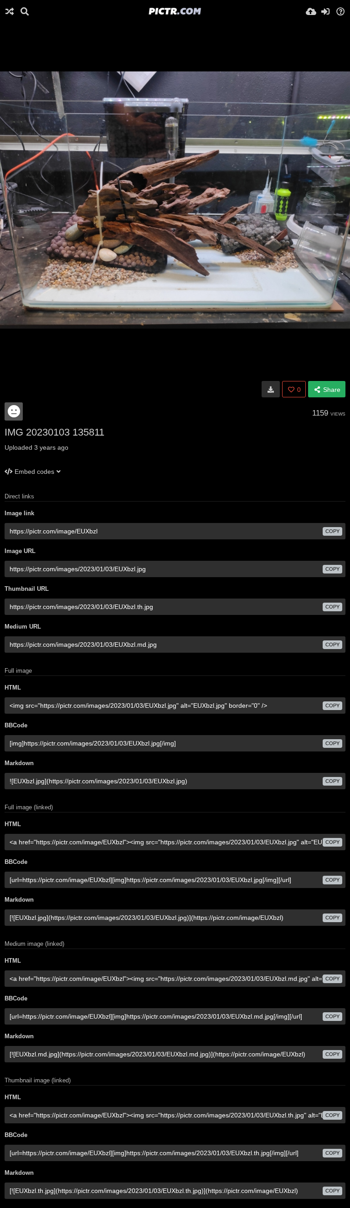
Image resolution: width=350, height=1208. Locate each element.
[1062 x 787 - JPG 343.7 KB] (271, 389)
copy (332, 531)
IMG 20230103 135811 (54, 432)
